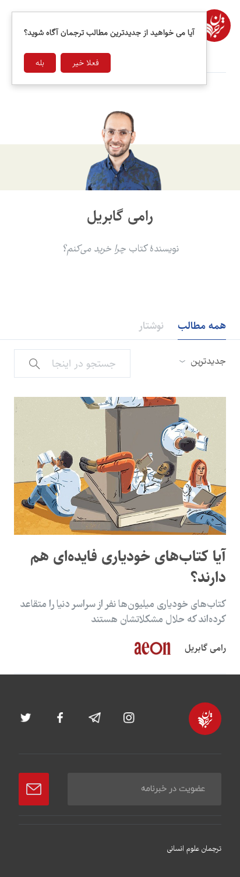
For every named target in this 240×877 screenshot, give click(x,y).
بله (40, 62)
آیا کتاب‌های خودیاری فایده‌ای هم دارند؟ (128, 567)
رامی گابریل (205, 648)
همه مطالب (202, 326)
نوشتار (151, 326)
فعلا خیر (85, 62)
